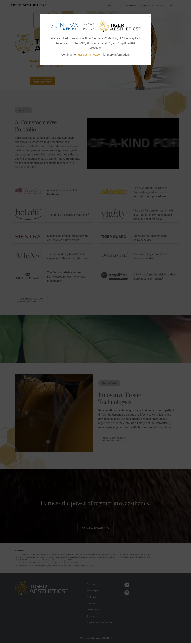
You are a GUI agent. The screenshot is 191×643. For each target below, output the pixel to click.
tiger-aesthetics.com (89, 54)
